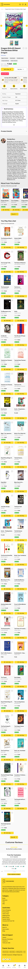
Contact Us (5, 941)
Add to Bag (6, 69)
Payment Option (6, 919)
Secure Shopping (6, 910)
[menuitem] (3, 966)
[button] (23, 4)
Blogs (3, 931)
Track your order (6, 942)
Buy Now (20, 69)
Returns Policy (5, 917)
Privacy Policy (5, 911)
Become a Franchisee (7, 939)
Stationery (4, 900)
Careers (4, 937)
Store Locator (5, 929)
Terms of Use (5, 913)
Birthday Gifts (19, 951)
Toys (3, 901)
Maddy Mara (3, 55)
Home (2, 9)
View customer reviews (14, 874)
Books (3, 898)
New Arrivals (5, 951)
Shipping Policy (6, 915)
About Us (4, 927)
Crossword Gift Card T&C (8, 920)
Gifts (3, 903)
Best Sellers (12, 951)
